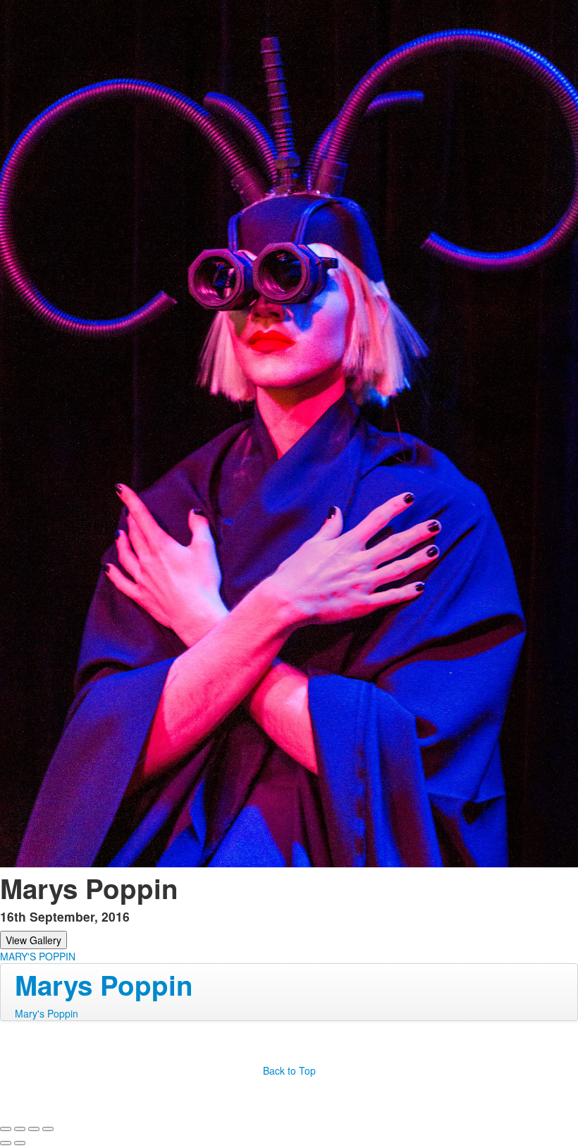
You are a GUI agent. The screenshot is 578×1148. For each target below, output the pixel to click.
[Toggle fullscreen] (33, 1129)
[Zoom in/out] (48, 1129)
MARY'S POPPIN (37, 956)
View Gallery (33, 940)
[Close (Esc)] (5, 1129)
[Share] (19, 1129)
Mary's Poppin (46, 1013)
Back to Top (289, 1070)
